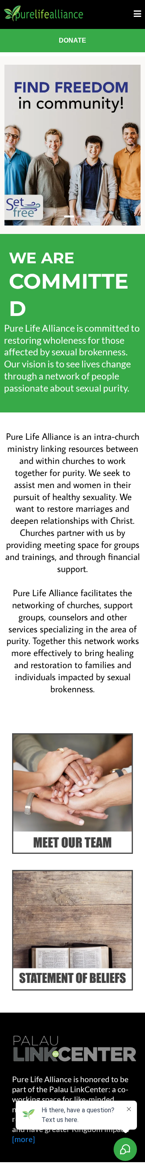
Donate (72, 40)
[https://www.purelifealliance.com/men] (72, 145)
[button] (137, 14)
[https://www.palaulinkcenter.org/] (74, 1048)
